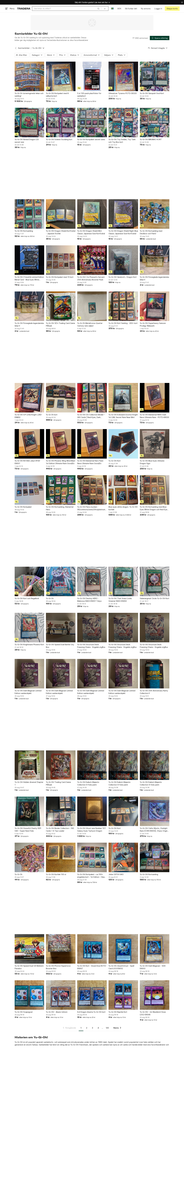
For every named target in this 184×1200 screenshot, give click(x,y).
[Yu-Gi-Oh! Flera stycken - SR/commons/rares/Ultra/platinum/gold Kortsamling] (92, 490)
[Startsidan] (23, 8)
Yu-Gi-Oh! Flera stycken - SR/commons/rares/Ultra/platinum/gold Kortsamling (92, 508)
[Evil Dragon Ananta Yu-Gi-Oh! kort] (92, 995)
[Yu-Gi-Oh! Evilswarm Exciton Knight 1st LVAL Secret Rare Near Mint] (123, 397)
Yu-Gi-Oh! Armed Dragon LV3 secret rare (27, 140)
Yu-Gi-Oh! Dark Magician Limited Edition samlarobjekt (28, 692)
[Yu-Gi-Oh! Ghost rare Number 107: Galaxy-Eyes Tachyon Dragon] (92, 811)
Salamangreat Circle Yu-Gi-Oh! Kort (154, 598)
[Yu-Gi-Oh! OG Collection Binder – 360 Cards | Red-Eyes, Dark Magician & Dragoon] (92, 397)
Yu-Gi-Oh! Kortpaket (23, 507)
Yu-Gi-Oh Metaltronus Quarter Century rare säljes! (90, 324)
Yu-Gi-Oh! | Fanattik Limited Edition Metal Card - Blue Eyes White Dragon (29, 278)
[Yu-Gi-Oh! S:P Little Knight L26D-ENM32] (29, 397)
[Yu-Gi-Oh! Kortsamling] (29, 214)
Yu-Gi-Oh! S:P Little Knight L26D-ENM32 (28, 416)
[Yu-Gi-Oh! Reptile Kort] (123, 995)
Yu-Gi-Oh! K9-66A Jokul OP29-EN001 (27, 462)
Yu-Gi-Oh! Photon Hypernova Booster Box (58, 967)
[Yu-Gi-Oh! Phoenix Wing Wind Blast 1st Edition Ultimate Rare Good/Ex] (60, 444)
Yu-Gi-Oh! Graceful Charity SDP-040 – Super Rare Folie (28, 829)
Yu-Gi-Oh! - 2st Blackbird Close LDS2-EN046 (153, 1013)
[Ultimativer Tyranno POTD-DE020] (123, 76)
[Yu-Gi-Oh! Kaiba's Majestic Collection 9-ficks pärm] (92, 765)
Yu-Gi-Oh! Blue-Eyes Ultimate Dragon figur (152, 462)
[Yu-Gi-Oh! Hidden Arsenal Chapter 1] (29, 765)
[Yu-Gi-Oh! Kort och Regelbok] (29, 581)
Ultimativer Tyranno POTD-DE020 (123, 93)
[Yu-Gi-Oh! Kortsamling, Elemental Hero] (60, 490)
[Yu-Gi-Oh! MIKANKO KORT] (154, 122)
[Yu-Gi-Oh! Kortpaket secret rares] (92, 122)
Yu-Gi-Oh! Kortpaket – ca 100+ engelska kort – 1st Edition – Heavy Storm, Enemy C (92, 875)
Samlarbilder (24, 48)
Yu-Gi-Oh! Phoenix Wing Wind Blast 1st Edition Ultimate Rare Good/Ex (60, 462)
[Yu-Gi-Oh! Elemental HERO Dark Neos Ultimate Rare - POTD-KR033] (154, 397)
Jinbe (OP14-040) (116, 874)
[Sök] (98, 8)
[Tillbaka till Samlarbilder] (16, 48)
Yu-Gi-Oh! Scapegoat (24, 1012)
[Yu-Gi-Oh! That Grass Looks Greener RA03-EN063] (123, 581)
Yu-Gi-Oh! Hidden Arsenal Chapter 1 (29, 783)
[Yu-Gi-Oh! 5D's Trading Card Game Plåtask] (60, 306)
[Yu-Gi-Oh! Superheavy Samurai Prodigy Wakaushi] (154, 306)
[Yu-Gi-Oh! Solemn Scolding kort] (60, 122)
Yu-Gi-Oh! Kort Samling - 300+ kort (123, 323)
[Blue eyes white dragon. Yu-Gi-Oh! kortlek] (123, 490)
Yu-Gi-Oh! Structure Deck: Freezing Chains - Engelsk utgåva (91, 645)
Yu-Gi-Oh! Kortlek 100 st (56, 874)
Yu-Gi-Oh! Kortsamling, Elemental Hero (59, 508)
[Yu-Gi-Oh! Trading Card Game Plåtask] (60, 765)
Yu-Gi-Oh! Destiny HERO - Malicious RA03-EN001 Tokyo (89, 599)
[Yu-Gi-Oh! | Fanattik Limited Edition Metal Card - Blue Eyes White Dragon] (29, 260)
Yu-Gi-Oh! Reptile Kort (118, 1012)
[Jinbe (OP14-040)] (123, 857)
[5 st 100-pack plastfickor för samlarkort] (92, 76)
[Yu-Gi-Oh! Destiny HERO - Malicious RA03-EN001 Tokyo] (92, 581)
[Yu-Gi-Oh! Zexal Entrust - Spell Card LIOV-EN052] (123, 949)
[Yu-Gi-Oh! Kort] (123, 444)
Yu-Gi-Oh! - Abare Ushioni (56, 1012)
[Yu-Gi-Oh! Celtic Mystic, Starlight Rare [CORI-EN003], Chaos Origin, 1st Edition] (154, 811)
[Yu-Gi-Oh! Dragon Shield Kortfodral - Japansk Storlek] (60, 214)
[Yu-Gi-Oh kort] (60, 397)
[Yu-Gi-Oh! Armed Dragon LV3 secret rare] (29, 122)
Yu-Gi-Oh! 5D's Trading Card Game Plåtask (60, 324)
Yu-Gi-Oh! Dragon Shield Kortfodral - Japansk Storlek (60, 232)
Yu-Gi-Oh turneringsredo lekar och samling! (29, 94)
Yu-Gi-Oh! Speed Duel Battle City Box (60, 645)
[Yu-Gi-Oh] (60, 581)
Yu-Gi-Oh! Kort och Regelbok (27, 598)
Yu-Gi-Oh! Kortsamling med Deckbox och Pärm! (151, 232)
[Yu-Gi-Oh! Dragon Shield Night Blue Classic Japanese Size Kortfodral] (123, 214)
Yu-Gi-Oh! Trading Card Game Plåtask (58, 783)
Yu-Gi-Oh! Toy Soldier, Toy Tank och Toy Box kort (122, 140)
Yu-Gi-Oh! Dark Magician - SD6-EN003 (153, 967)
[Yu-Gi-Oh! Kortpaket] (29, 490)
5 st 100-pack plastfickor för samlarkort (89, 94)
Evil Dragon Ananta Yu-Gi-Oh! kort (91, 1012)
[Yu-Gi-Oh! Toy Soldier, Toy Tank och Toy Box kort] (123, 122)
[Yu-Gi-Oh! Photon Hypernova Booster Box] (60, 949)
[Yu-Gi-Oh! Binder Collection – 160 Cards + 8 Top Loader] (60, 811)
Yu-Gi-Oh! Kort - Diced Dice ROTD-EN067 (92, 967)
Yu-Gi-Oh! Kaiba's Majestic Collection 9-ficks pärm (88, 783)
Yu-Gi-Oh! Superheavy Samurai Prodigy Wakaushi (153, 324)
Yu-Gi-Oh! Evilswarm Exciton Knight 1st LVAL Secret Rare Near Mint (123, 416)
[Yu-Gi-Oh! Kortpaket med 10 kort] (60, 260)
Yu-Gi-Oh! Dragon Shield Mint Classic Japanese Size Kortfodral (91, 232)
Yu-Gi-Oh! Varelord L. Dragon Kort (123, 277)
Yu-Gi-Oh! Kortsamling (24, 231)
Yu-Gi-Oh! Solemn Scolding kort (59, 139)
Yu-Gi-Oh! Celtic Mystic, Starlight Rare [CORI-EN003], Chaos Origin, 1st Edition (154, 829)
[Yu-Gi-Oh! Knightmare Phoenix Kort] (29, 627)
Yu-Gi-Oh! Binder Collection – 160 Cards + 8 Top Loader (60, 829)
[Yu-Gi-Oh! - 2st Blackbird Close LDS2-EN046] (154, 995)
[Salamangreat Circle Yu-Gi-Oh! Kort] (154, 581)
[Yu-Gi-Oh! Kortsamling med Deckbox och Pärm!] (154, 214)
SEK (119, 8)
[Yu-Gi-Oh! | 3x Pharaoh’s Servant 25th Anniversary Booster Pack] (92, 260)
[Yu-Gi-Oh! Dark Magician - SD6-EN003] (154, 949)
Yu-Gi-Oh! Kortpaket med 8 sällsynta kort (57, 94)
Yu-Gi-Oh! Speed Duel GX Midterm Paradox (29, 967)
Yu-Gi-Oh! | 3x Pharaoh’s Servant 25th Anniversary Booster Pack (91, 278)
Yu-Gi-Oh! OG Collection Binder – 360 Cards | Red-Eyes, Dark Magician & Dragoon (91, 416)
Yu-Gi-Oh (50, 598)
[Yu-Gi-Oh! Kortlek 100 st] (60, 857)
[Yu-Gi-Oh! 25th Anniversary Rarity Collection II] (154, 673)
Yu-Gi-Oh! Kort (115, 461)
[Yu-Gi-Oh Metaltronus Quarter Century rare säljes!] (92, 306)
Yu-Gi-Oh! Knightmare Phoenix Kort (29, 644)
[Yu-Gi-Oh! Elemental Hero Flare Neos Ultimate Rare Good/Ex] (92, 444)
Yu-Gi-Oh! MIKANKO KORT (151, 139)
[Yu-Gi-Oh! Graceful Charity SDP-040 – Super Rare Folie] (29, 811)
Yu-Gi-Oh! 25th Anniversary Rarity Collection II (154, 692)
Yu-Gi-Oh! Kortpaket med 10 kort (59, 277)
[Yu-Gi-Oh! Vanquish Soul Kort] (154, 76)
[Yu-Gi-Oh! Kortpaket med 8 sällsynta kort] (60, 76)
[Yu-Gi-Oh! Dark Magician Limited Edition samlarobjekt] (29, 673)
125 (107, 1028)
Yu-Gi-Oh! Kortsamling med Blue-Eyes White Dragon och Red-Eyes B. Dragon (154, 508)
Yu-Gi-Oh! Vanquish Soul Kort (152, 93)
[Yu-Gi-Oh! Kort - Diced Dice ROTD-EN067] (92, 949)
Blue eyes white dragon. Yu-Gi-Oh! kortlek (123, 508)
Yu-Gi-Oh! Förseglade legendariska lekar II (154, 278)
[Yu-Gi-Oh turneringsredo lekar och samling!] (29, 76)
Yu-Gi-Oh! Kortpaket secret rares (91, 139)
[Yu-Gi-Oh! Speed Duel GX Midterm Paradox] (29, 949)
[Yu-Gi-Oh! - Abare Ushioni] (60, 995)
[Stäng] (182, 2)
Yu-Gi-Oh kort (51, 415)
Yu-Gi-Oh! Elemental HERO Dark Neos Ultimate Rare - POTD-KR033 (154, 416)
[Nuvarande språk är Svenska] (112, 8)
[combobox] (66, 8)
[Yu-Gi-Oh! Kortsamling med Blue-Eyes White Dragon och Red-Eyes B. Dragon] (154, 490)
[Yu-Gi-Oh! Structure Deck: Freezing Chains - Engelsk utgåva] (92, 627)
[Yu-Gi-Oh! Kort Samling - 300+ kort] (123, 306)
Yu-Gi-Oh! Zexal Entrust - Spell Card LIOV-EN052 (121, 967)
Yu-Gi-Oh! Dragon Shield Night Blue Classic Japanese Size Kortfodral (123, 232)
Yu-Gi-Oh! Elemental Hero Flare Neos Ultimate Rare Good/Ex (90, 462)
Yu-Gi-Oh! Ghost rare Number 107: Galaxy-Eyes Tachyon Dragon (91, 829)
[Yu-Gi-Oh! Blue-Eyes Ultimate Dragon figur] (154, 444)
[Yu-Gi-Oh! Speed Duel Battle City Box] (60, 627)
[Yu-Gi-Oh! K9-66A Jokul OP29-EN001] (29, 444)
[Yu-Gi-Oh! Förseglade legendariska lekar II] (154, 260)
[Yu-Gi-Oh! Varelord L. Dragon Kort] (123, 260)
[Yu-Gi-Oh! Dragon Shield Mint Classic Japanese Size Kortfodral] (92, 214)
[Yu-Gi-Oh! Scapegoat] (29, 995)
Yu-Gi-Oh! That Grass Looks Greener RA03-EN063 (120, 599)
